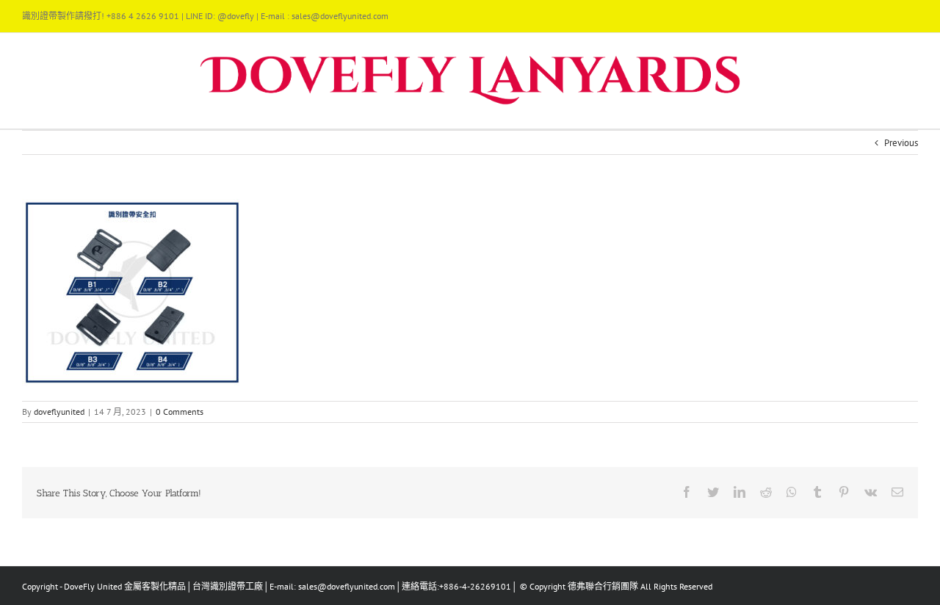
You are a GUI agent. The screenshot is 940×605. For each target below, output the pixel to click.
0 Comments (179, 411)
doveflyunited (59, 411)
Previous (901, 143)
